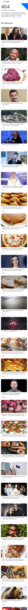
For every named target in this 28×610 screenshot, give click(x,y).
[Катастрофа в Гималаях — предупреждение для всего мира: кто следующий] (14, 119)
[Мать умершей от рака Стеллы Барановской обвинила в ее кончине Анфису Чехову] (14, 264)
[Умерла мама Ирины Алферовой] (14, 140)
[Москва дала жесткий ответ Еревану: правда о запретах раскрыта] (14, 471)
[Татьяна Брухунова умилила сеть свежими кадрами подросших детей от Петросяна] (14, 534)
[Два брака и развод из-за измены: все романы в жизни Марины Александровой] (14, 492)
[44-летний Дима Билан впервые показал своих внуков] (14, 99)
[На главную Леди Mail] (7, 1)
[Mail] (4, 1)
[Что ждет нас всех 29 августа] (14, 326)
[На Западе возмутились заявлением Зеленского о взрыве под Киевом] (14, 389)
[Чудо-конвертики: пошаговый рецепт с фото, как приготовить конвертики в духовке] (14, 202)
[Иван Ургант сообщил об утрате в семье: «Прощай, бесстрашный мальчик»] (14, 161)
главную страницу (16, 16)
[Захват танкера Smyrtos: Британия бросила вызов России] (14, 306)
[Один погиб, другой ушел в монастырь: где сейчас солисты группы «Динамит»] (14, 36)
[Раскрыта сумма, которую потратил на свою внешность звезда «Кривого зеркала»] (14, 57)
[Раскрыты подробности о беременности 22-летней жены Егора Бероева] (14, 513)
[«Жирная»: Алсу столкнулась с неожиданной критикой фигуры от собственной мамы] (14, 181)
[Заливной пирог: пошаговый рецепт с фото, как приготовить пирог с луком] (14, 223)
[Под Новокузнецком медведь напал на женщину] (14, 596)
